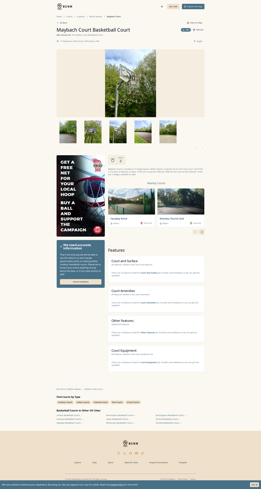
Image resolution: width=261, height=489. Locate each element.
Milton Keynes (95, 16)
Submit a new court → (94, 389)
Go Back (63, 22)
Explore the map (194, 6)
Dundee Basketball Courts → (169, 423)
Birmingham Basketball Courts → (171, 415)
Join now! (173, 6)
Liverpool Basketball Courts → (70, 419)
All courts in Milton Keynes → (70, 389)
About (110, 462)
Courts (69, 16)
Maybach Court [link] (114, 16)
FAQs (94, 462)
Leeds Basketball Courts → (118, 419)
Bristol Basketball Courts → (168, 419)
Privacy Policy (182, 479)
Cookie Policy (116, 484)
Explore (77, 462)
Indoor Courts (83, 402)
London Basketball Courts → (69, 415)
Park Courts (117, 402)
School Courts (133, 402)
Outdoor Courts (65, 402)
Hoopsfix (183, 462)
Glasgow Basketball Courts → (70, 423)
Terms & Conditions (167, 479)
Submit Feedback (80, 281)
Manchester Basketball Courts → (121, 415)
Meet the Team (131, 462)
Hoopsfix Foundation (158, 462)
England (81, 16)
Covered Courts (101, 402)
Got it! (254, 484)
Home (59, 16)
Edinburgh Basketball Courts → (120, 423)
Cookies (193, 479)
